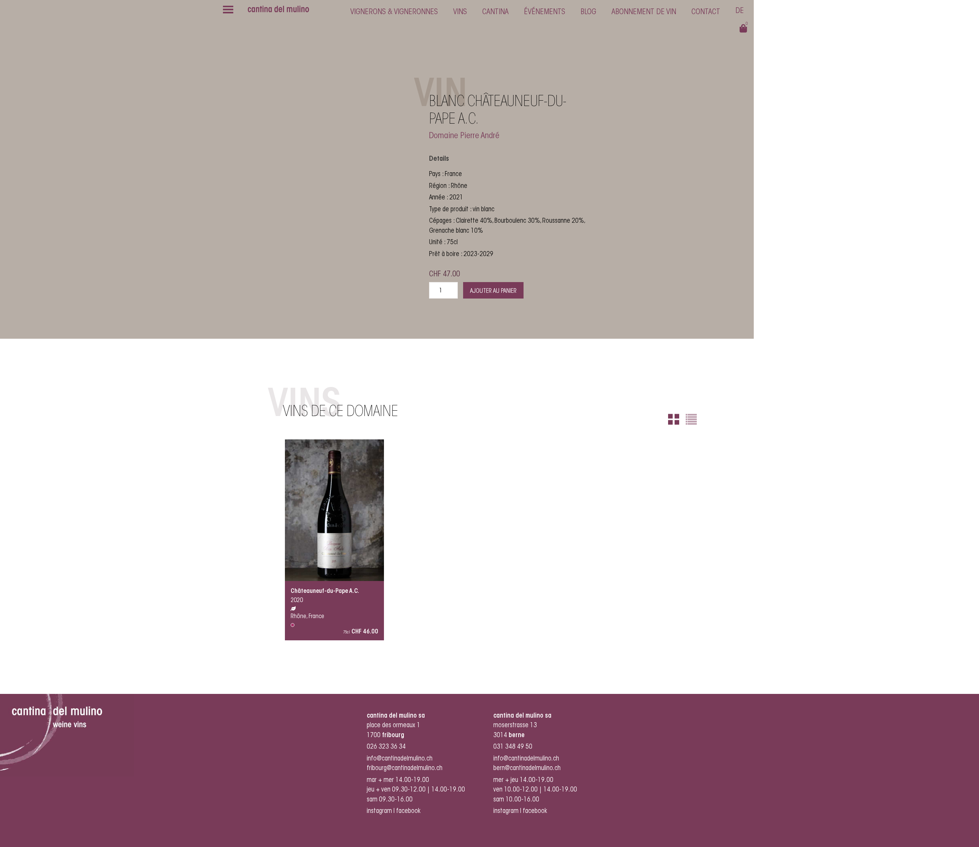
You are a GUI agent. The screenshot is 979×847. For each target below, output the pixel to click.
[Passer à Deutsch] (739, 12)
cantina (495, 12)
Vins (460, 12)
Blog (588, 12)
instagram (379, 811)
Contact (705, 12)
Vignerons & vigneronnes (394, 12)
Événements (544, 12)
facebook (409, 811)
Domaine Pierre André (464, 136)
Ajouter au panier (493, 291)
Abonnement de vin (643, 12)
